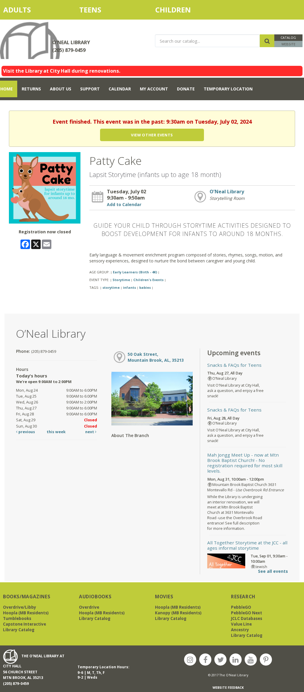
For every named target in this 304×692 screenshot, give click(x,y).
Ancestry (240, 629)
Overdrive (89, 607)
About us (60, 89)
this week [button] (56, 431)
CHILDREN (179, 10)
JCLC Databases (246, 618)
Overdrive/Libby (19, 607)
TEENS (90, 10)
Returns (31, 89)
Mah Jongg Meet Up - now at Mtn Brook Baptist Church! (244, 463)
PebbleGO (241, 607)
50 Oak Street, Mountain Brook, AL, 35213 (156, 357)
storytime (111, 287)
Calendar (120, 89)
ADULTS (27, 10)
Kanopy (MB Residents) (178, 613)
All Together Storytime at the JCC (247, 545)
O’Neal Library (227, 191)
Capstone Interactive (24, 624)
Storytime (121, 280)
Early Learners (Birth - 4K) (135, 272)
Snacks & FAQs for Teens (234, 365)
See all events (273, 571)
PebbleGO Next (246, 613)
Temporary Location (228, 89)
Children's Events (148, 280)
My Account (154, 89)
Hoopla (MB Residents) (26, 613)
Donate (186, 89)
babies (145, 287)
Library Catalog (18, 629)
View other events (152, 135)
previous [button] (26, 431)
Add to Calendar (124, 204)
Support (90, 89)
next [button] (90, 431)
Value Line (241, 624)
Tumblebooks (17, 618)
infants (129, 287)
